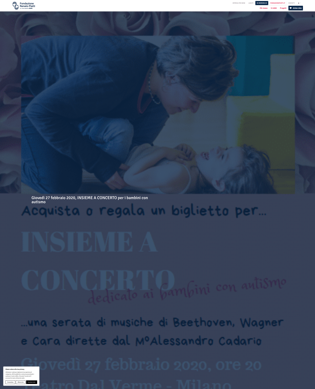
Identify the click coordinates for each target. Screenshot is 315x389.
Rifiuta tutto (21, 382)
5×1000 (274, 8)
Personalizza (10, 382)
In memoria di (262, 3)
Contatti (291, 3)
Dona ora (297, 8)
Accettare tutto (31, 382)
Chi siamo (264, 8)
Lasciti (250, 3)
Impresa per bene (239, 3)
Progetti (283, 8)
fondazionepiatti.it (277, 3)
